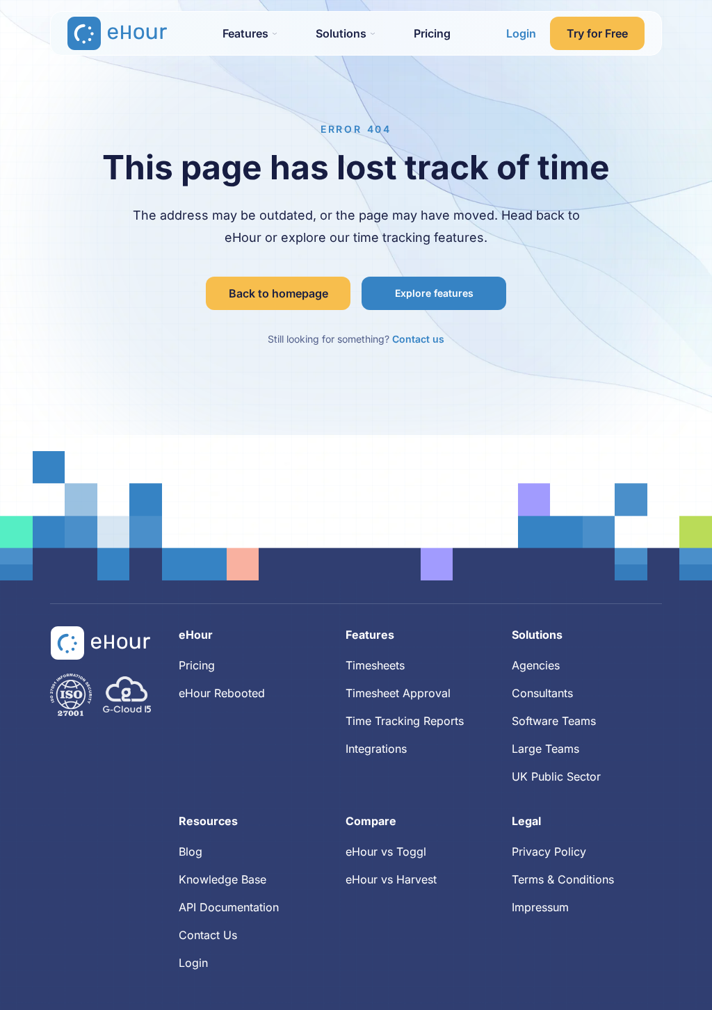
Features (370, 635)
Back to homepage (278, 293)
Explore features (434, 293)
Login (521, 33)
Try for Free (597, 33)
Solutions (537, 635)
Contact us (418, 339)
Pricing (432, 33)
